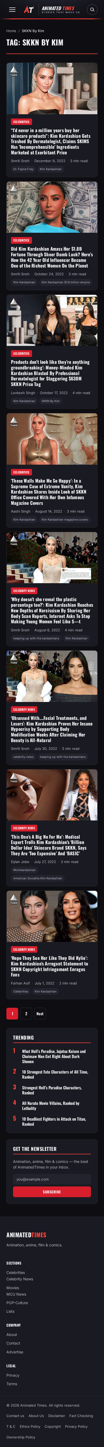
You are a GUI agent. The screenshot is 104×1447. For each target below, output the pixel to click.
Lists (10, 1311)
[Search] (92, 9)
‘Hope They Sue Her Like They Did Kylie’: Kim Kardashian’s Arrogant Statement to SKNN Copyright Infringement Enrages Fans (49, 966)
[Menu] (12, 10)
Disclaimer (56, 1416)
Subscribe (52, 1191)
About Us (36, 1416)
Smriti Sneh (20, 161)
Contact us (15, 1416)
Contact (13, 1343)
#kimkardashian (24, 870)
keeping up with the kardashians (36, 638)
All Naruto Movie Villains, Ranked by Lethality (50, 1106)
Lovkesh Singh (23, 393)
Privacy (12, 1375)
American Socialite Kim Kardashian (37, 878)
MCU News (16, 1294)
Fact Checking (81, 1416)
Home (11, 31)
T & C (10, 1427)
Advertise (14, 1352)
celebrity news (23, 757)
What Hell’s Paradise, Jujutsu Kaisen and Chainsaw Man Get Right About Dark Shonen (54, 1056)
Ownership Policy (20, 1437)
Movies (12, 1287)
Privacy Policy (76, 1427)
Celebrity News (24, 591)
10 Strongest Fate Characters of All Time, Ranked (55, 1074)
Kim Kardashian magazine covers (65, 519)
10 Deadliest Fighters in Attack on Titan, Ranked (54, 1121)
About (11, 1334)
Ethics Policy (30, 1427)
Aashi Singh (20, 511)
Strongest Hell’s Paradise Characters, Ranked (52, 1090)
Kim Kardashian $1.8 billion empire (66, 282)
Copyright (53, 1427)
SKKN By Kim (51, 401)
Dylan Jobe (20, 862)
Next (40, 1013)
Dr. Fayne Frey (23, 169)
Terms (11, 1383)
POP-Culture (17, 1302)
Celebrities (21, 122)
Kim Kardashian (51, 169)
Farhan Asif (20, 983)
